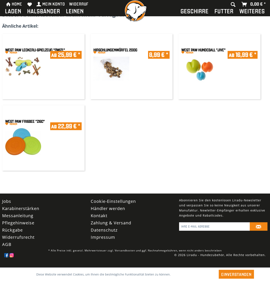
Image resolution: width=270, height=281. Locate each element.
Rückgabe (12, 235)
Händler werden (108, 213)
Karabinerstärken (20, 213)
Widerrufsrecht (18, 242)
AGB (6, 249)
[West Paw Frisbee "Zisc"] (23, 137)
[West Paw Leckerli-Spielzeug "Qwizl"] (23, 62)
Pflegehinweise (18, 228)
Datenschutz (104, 235)
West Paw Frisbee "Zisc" (25, 121)
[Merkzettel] (29, 4)
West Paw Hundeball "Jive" (203, 50)
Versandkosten (125, 255)
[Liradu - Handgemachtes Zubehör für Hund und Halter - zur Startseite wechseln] (135, 12)
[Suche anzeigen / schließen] (233, 4)
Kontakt (99, 221)
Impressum (103, 242)
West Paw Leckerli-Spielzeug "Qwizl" (35, 50)
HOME (17, 3)
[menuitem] (13, 12)
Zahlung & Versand (111, 228)
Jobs (6, 206)
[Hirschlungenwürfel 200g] (111, 64)
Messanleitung (17, 221)
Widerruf (79, 3)
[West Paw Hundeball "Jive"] (199, 66)
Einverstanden (236, 274)
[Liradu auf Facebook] (6, 260)
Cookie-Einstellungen (113, 206)
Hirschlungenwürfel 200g (115, 50)
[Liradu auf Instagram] (11, 260)
